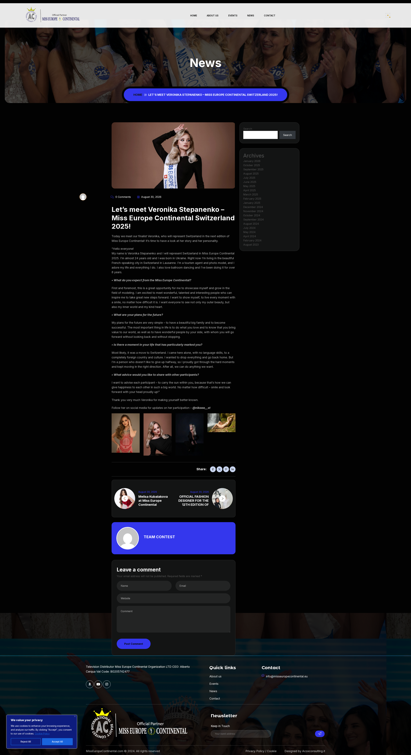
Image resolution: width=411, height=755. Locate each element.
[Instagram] (107, 684)
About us (213, 15)
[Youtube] (98, 684)
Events (232, 15)
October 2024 (251, 215)
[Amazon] (90, 684)
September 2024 (253, 219)
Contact (269, 15)
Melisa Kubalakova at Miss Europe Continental (153, 501)
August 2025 (251, 173)
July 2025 (249, 177)
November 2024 (253, 211)
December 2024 (253, 207)
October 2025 (251, 165)
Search (247, 128)
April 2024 (249, 236)
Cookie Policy (42, 733)
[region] (41, 732)
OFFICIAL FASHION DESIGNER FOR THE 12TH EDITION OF (193, 501)
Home (193, 15)
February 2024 (252, 240)
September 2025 (253, 169)
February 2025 (252, 198)
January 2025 (251, 202)
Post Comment (133, 643)
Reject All (26, 741)
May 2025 (249, 186)
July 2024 (249, 227)
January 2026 (251, 161)
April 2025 (249, 190)
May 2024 (249, 232)
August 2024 (251, 223)
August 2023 (251, 244)
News (250, 15)
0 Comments (123, 196)
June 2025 (249, 182)
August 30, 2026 (150, 196)
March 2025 (250, 194)
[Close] (75, 716)
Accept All (57, 741)
